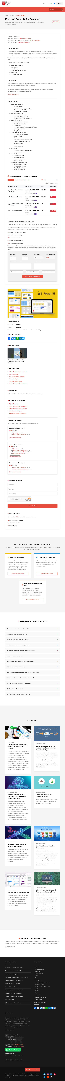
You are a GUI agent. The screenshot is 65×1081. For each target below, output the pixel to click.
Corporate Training (39, 969)
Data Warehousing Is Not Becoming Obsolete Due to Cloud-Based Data (17, 796)
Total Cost (37, 254)
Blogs (36, 975)
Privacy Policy (38, 999)
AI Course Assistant (33, 1069)
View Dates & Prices (26, 38)
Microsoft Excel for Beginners (12, 983)
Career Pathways (39, 973)
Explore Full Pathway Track (18, 573)
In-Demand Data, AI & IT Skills (42, 986)
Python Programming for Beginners (18, 371)
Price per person (50, 254)
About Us (37, 990)
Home (6, 15)
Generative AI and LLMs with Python (14, 980)
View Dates (55, 21)
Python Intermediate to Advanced (17, 413)
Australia (11, 1055)
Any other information (39, 262)
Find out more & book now (15, 437)
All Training (10, 179)
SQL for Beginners (13, 374)
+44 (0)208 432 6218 (17, 1044)
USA (6, 1055)
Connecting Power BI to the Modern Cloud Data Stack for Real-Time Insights (46, 748)
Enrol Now (53, 190)
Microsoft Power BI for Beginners (19, 434)
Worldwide (20, 1055)
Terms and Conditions (40, 997)
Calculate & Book (36, 40)
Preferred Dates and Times (17, 262)
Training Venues (39, 980)
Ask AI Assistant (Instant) (16, 520)
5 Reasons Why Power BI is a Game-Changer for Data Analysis (17, 746)
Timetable (37, 971)
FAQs (17, 516)
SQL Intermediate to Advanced (16, 376)
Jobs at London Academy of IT (42, 982)
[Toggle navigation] (1, 9)
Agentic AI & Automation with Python (14, 967)
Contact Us (37, 995)
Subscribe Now (32, 505)
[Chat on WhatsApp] (13, 1049)
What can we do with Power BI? (18, 892)
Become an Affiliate (39, 984)
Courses (12, 15)
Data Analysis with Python (15, 381)
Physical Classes (18, 179)
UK (15, 1055)
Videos (36, 977)
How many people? (24, 255)
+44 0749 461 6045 (19, 1046)
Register (59, 3)
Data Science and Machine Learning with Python (17, 977)
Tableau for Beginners (14, 379)
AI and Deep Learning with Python (13, 970)
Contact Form (13, 525)
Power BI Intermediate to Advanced (18, 383)
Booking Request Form (24, 42)
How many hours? (12, 255)
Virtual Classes (26, 179)
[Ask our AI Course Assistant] (54, 3)
